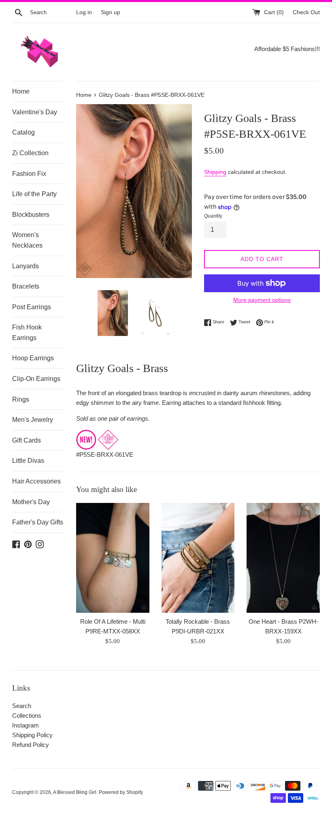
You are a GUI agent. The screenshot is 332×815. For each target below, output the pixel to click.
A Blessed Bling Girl (74, 792)
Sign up (110, 12)
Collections (26, 715)
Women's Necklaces (27, 240)
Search (21, 705)
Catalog (23, 132)
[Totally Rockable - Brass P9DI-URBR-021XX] (198, 558)
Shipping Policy (32, 735)
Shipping (215, 172)
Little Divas (28, 460)
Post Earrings (31, 307)
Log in (84, 12)
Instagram (25, 725)
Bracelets (25, 286)
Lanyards (25, 266)
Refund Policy (30, 744)
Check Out (306, 12)
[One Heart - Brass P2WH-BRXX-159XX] (283, 558)
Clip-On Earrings (36, 378)
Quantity (213, 216)
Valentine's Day (34, 112)
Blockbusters (30, 214)
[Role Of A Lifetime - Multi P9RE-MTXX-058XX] (112, 558)
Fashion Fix (29, 173)
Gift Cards (26, 440)
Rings (20, 399)
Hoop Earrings (33, 358)
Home (21, 91)
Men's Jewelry (32, 419)
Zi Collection (30, 153)
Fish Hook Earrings (27, 332)
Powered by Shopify (121, 792)
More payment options (262, 300)
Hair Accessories (36, 481)
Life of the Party (34, 193)
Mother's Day (31, 501)
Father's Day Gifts (37, 522)
